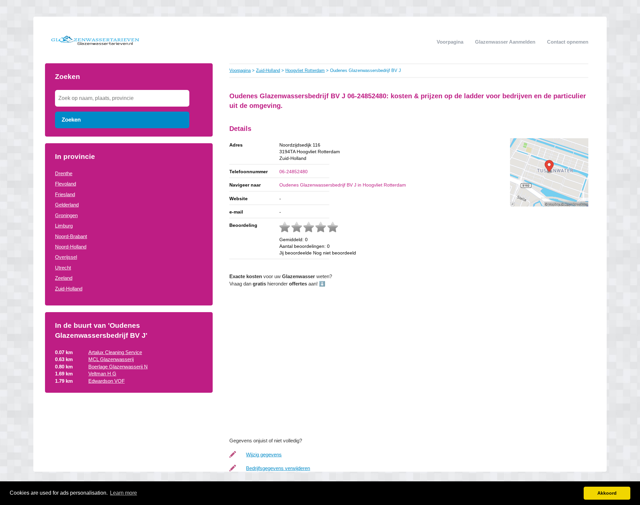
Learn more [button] (123, 493)
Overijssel (66, 257)
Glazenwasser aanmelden (505, 42)
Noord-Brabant (71, 236)
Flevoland (65, 184)
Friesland (65, 194)
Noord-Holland (70, 247)
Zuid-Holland (68, 288)
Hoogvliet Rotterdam (305, 70)
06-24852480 (293, 171)
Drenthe (63, 173)
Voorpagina (450, 42)
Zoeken (71, 120)
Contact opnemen (567, 42)
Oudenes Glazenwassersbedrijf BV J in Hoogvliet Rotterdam (342, 185)
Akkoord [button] (607, 493)
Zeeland (63, 278)
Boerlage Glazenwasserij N (118, 366)
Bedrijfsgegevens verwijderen (278, 468)
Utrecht (63, 267)
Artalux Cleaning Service (115, 352)
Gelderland (67, 205)
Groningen (66, 215)
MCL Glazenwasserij (111, 359)
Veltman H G (102, 373)
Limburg (64, 226)
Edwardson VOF (106, 381)
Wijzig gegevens (264, 454)
